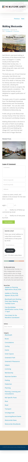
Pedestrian (8, 384)
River (6, 401)
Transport (8, 409)
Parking (7, 380)
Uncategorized (9, 31)
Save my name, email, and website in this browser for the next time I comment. (14, 197)
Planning (8, 388)
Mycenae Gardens (11, 376)
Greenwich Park (10, 358)
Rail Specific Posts (11, 397)
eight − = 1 (9, 205)
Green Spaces (9, 354)
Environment (6, 29)
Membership (9, 373)
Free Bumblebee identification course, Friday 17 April (14, 309)
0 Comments (16, 31)
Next (22, 19)
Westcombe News (11, 420)
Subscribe (10, 250)
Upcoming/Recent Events (13, 416)
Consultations (9, 342)
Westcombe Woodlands (12, 424)
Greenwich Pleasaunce (12, 361)
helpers (7, 365)
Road (6, 405)
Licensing (8, 369)
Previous (17, 19)
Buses (7, 339)
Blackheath (8, 335)
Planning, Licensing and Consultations (12, 393)
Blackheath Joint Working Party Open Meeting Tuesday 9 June (13, 301)
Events (7, 350)
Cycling (7, 346)
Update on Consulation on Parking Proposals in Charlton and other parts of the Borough (14, 148)
